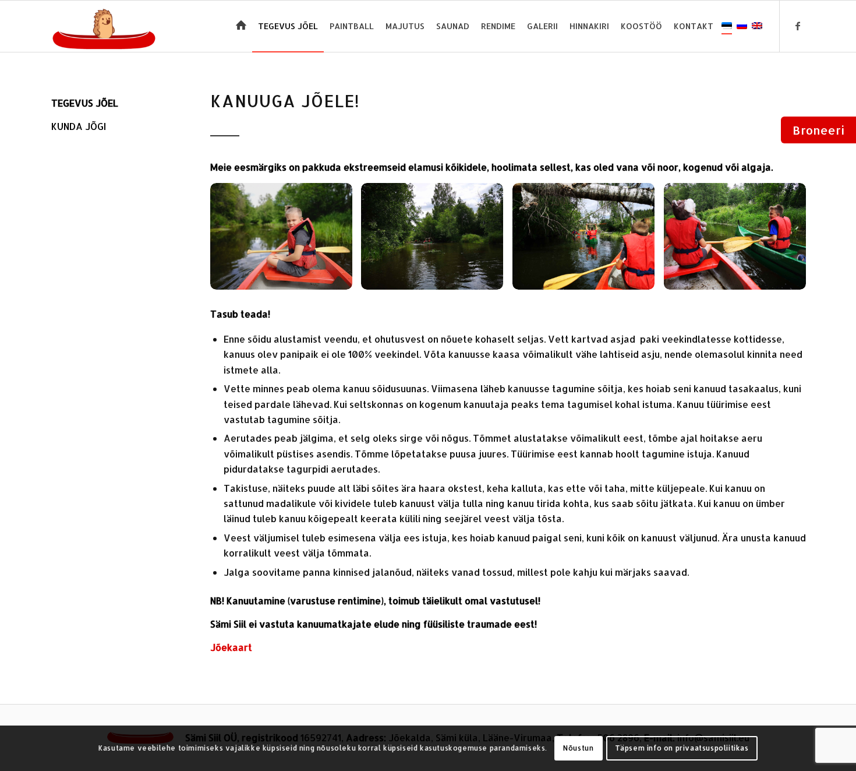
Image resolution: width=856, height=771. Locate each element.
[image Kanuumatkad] (286, 241)
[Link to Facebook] (798, 25)
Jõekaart (231, 647)
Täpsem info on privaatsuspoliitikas (682, 748)
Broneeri (818, 130)
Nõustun (578, 748)
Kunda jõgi (78, 126)
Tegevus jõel (84, 103)
